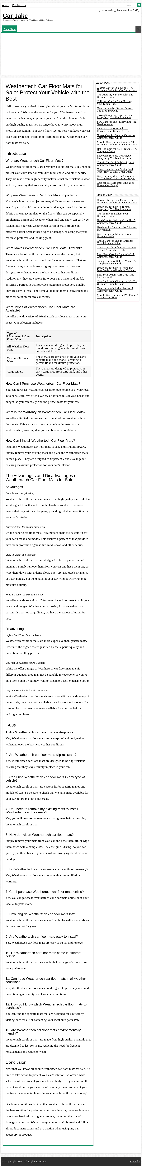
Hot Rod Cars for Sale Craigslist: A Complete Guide (117, 150)
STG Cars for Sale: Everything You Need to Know (116, 123)
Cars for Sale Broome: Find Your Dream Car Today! (115, 184)
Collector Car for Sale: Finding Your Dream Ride (114, 102)
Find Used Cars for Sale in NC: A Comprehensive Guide (116, 255)
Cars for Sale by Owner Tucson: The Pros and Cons (115, 109)
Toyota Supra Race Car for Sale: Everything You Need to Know (115, 116)
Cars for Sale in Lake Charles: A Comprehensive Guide (115, 289)
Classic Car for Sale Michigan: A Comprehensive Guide (115, 163)
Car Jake (15, 15)
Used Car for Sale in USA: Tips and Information (117, 228)
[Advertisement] (71, 54)
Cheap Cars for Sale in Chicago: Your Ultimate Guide (115, 242)
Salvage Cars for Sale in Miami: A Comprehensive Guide (116, 262)
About (5, 5)
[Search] (139, 5)
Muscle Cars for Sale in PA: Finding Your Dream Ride (117, 296)
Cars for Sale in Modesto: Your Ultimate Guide (114, 235)
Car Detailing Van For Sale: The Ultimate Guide (115, 96)
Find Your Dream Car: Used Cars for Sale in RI (115, 276)
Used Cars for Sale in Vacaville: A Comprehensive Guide (116, 221)
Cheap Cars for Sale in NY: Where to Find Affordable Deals (116, 248)
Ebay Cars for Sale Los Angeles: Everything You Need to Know (115, 157)
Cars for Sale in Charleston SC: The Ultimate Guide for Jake (117, 282)
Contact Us (19, 5)
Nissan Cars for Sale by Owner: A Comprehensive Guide (116, 136)
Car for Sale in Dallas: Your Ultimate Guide (112, 215)
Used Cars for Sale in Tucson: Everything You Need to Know (114, 208)
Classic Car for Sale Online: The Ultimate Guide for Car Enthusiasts (117, 89)
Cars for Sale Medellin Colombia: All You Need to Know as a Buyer (116, 177)
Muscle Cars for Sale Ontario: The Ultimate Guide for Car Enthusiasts (117, 143)
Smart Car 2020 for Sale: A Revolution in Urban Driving (113, 129)
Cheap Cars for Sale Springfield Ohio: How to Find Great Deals (115, 170)
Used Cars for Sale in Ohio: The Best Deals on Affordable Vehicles (116, 269)
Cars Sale (9, 29)
